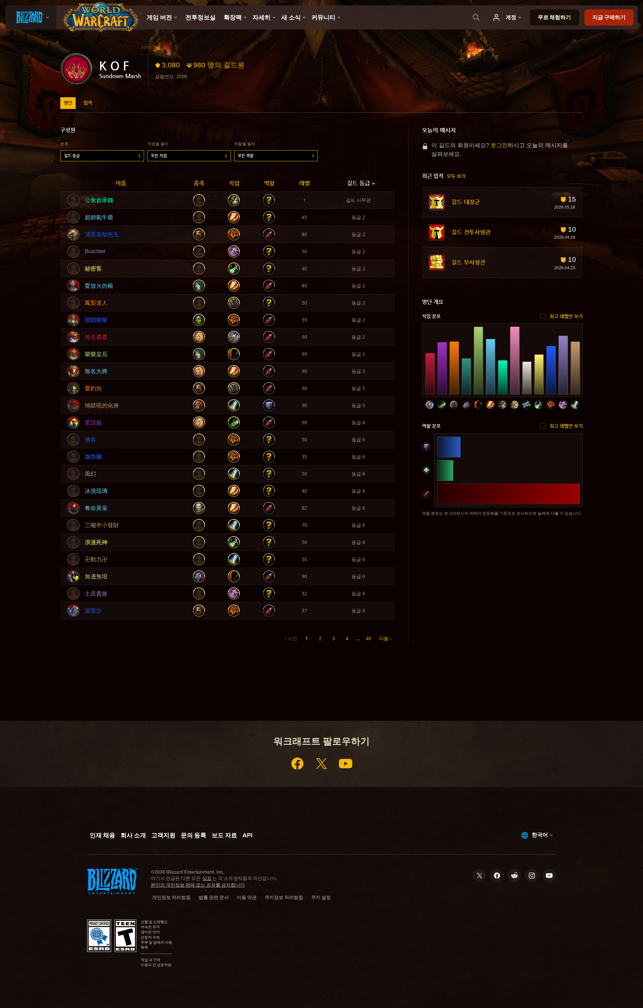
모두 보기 (456, 176)
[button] (102, 155)
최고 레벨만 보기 (566, 316)
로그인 (499, 145)
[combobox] (102, 155)
